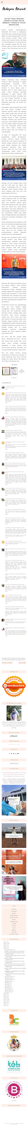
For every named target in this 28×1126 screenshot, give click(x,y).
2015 (5, 1002)
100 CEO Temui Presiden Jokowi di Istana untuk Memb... (14, 961)
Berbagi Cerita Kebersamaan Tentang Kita (14, 951)
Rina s (6, 541)
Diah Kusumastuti (9, 627)
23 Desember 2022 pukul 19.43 (16, 452)
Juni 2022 (7, 984)
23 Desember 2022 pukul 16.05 (15, 430)
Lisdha (6, 430)
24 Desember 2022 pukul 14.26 (17, 518)
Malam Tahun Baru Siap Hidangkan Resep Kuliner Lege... (14, 966)
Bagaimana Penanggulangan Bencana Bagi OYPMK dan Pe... (15, 971)
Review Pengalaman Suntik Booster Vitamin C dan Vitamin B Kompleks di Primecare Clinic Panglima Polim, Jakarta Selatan (14, 774)
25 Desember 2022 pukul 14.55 (15, 595)
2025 (5, 943)
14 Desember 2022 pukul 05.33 (18, 386)
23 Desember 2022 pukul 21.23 (18, 463)
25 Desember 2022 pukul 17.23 (17, 606)
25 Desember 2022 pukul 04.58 (17, 584)
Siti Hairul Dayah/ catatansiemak (12, 619)
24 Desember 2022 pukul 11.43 (18, 488)
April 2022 (7, 987)
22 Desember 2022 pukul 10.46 (19, 392)
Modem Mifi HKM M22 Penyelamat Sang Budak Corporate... (14, 953)
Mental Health (14, 917)
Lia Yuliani (7, 584)
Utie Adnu (7, 606)
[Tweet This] (14, 378)
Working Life (14, 921)
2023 (5, 946)
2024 (5, 945)
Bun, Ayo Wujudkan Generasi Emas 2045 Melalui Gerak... (14, 959)
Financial (9, 16)
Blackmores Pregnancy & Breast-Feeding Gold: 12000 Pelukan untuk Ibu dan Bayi (14, 888)
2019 (5, 996)
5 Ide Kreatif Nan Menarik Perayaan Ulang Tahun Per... (15, 974)
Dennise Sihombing (9, 573)
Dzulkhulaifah (8, 392)
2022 (5, 948)
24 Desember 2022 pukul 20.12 (18, 560)
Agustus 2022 (8, 981)
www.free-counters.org (14, 744)
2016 (5, 1001)
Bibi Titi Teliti (8, 463)
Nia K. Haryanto (8, 471)
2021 (5, 993)
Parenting (14, 911)
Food (14, 927)
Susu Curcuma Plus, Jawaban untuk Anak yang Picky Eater (14, 862)
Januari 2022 (8, 991)
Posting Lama (22, 662)
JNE (14, 16)
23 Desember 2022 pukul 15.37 (18, 416)
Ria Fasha (7, 452)
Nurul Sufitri (8, 416)
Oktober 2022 (8, 978)
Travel (14, 925)
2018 (5, 998)
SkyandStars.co (14, 1124)
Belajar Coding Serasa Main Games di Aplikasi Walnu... (15, 969)
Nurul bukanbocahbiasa (10, 441)
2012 (5, 1005)
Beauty (14, 919)
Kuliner (14, 930)
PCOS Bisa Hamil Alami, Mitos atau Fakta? (15, 964)
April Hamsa (8, 560)
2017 (5, 999)
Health (14, 923)
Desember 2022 (8, 949)
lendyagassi (7, 527)
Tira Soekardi (8, 386)
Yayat (6, 595)
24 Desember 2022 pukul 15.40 (15, 541)
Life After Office (14, 934)
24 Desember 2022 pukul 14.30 (17, 527)
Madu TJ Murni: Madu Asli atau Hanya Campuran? (14, 836)
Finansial (14, 932)
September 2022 (9, 979)
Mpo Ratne (7, 518)
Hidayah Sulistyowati (10, 548)
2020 (5, 994)
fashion (14, 913)
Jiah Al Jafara (8, 488)
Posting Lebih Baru (7, 662)
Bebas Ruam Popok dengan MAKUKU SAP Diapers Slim (15, 956)
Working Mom (14, 915)
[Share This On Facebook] (12, 378)
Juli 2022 (7, 982)
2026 (5, 942)
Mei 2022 (7, 985)
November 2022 (9, 976)
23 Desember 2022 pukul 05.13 (19, 406)
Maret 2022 (8, 988)
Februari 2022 (8, 990)
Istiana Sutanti (8, 406)
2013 (5, 1004)
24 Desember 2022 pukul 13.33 (18, 509)
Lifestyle (18, 16)
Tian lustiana (8, 509)
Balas (6, 389)
